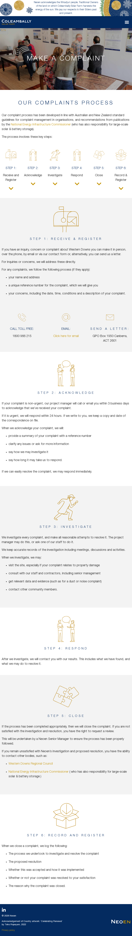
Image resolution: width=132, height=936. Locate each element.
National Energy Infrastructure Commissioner (41, 124)
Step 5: (99, 168)
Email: (65, 329)
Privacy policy (8, 930)
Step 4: (77, 168)
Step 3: (55, 168)
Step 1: (11, 168)
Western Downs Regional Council (31, 763)
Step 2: (33, 168)
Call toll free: (22, 329)
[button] (127, 22)
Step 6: (121, 168)
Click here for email (66, 336)
